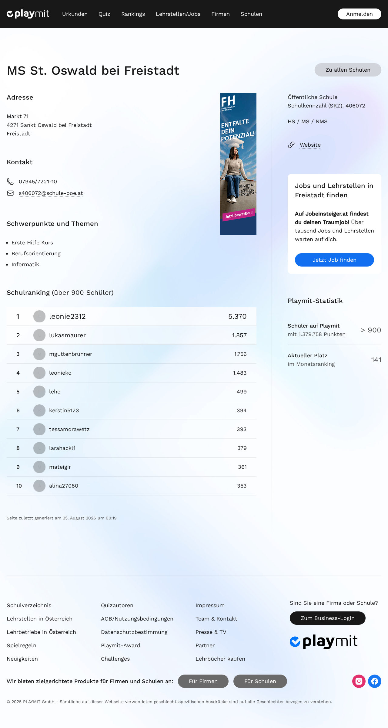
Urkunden (75, 14)
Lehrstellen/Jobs (178, 14)
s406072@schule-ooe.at (51, 193)
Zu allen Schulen (348, 69)
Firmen (220, 14)
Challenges (115, 658)
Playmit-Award (120, 645)
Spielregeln (21, 645)
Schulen (251, 14)
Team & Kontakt (216, 618)
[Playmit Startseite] (28, 14)
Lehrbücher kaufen (220, 658)
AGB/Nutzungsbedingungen (137, 618)
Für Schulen (260, 681)
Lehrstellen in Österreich (39, 618)
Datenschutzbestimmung (134, 632)
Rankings (133, 14)
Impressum (210, 605)
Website (310, 144)
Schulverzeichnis (29, 605)
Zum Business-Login (328, 618)
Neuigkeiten (22, 658)
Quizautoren (117, 605)
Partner (205, 645)
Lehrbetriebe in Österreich (41, 632)
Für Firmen (203, 681)
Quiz (104, 14)
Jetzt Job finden (334, 260)
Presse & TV (211, 632)
